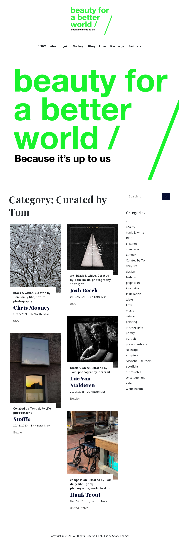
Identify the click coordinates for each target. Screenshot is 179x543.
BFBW (42, 46)
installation (133, 294)
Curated (131, 255)
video (130, 383)
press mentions (136, 344)
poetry (130, 333)
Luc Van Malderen (82, 382)
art (72, 275)
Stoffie (22, 419)
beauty (130, 227)
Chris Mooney (31, 307)
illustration (133, 288)
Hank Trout (85, 494)
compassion (78, 480)
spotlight (77, 284)
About (54, 46)
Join (66, 46)
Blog (91, 46)
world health (100, 488)
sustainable (133, 372)
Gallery (78, 46)
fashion (131, 277)
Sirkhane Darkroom (139, 361)
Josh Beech (84, 290)
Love (102, 46)
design (130, 271)
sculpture (132, 355)
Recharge (117, 46)
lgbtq (89, 484)
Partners (134, 46)
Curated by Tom (24, 408)
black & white (23, 293)
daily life (27, 297)
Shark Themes (121, 535)
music (86, 280)
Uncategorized (135, 377)
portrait (104, 372)
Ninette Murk (41, 314)
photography (22, 301)
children (131, 243)
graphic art (133, 282)
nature (41, 297)
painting (131, 322)
